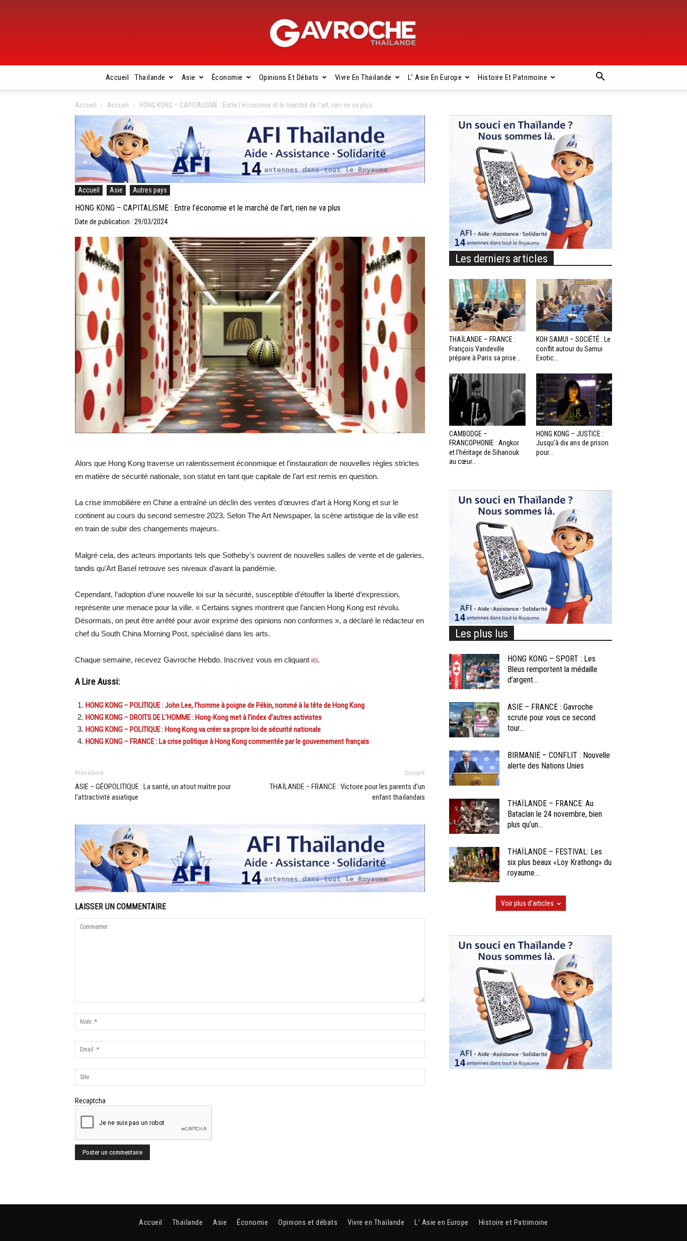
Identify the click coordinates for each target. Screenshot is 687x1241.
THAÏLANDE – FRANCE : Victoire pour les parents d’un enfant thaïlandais (347, 792)
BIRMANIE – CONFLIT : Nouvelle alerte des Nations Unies (558, 760)
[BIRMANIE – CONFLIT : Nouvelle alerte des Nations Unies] (474, 768)
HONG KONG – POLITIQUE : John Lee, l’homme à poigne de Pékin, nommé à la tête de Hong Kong (225, 705)
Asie (189, 77)
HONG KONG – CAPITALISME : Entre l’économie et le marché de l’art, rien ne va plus (207, 208)
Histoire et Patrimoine (512, 77)
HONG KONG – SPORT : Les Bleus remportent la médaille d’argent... (552, 669)
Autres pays (150, 190)
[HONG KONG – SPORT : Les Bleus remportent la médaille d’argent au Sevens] (474, 671)
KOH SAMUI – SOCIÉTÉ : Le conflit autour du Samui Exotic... (573, 348)
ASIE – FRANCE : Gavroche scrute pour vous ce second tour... (551, 717)
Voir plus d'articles (527, 903)
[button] (600, 78)
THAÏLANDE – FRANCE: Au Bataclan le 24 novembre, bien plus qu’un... (554, 814)
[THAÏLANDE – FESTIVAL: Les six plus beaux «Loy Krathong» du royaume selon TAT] (474, 864)
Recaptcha (90, 1101)
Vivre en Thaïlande (363, 77)
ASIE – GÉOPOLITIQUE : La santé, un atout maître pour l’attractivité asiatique (153, 792)
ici (314, 659)
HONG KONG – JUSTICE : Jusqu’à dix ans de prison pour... (572, 443)
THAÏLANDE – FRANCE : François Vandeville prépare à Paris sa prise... (485, 348)
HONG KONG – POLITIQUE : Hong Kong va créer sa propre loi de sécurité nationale (203, 729)
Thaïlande (150, 77)
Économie (227, 77)
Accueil (117, 77)
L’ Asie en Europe (435, 77)
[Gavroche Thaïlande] (343, 33)
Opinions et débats (289, 77)
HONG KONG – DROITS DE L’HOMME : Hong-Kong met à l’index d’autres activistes (203, 717)
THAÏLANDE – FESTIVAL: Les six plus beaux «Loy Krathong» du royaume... (559, 862)
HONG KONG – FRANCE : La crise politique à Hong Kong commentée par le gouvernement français (227, 741)
